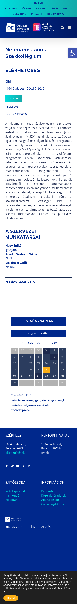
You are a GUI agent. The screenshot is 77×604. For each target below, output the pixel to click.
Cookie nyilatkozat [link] (53, 504)
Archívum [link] (47, 527)
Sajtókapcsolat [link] (15, 491)
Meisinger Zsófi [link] (16, 263)
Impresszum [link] (13, 527)
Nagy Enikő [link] (13, 245)
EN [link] (41, 2)
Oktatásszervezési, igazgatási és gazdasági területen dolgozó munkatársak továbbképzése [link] (37, 405)
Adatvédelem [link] (50, 500)
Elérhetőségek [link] (15, 453)
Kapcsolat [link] (47, 491)
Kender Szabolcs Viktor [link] (21, 254)
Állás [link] (32, 527)
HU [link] (35, 2)
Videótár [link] (11, 500)
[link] (72, 53)
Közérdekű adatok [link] (53, 495)
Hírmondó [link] (12, 495)
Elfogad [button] (11, 598)
